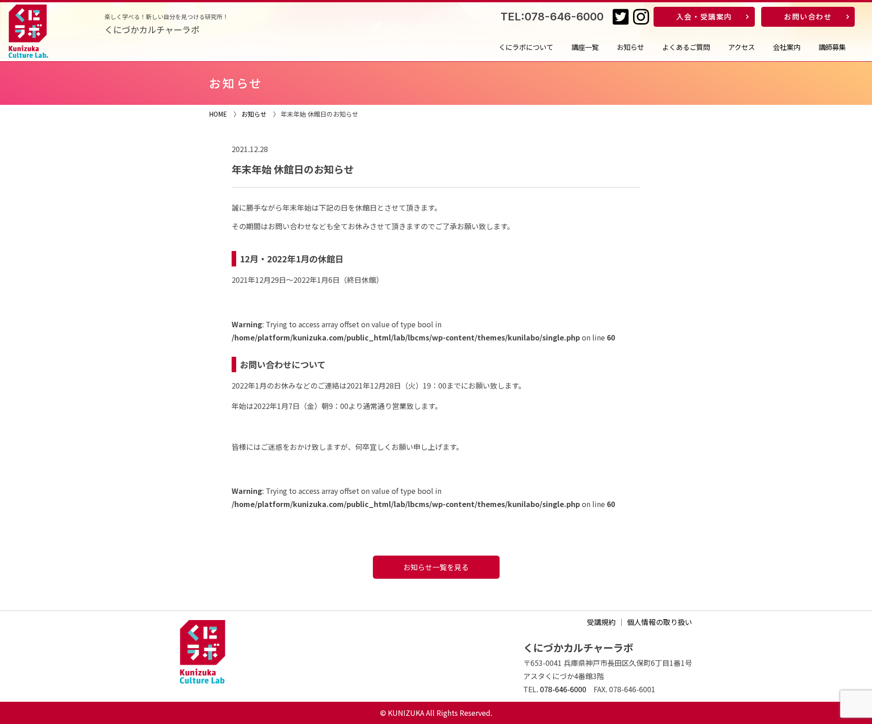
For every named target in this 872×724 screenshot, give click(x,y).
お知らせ (630, 47)
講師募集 (832, 47)
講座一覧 (585, 47)
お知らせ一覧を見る (436, 566)
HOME (218, 113)
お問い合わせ (808, 16)
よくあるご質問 (686, 47)
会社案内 (786, 47)
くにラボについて (526, 47)
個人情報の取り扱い (659, 621)
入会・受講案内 (704, 16)
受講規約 (601, 621)
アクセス (741, 47)
